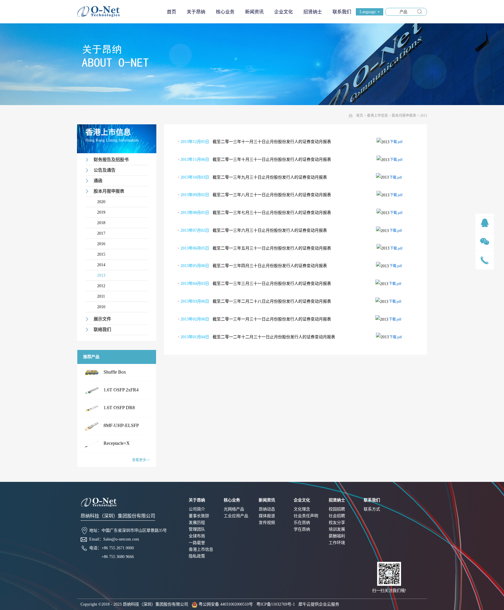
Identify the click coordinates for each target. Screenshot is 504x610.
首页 (171, 11)
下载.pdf (396, 142)
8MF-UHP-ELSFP (121, 425)
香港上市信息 (377, 116)
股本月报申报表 (404, 116)
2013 (423, 116)
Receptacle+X (117, 443)
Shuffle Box (115, 372)
